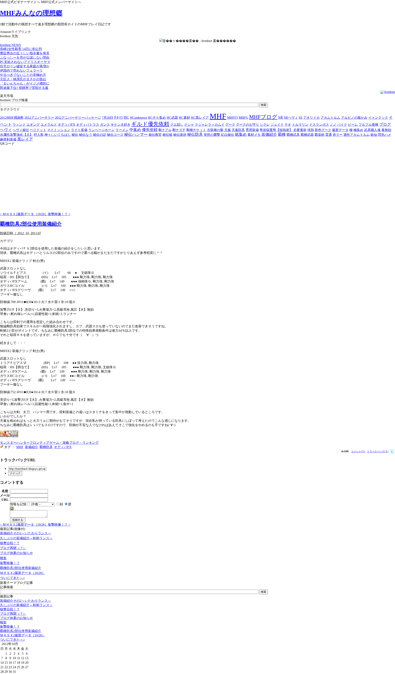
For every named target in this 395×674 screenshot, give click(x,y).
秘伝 (75, 134)
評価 (34, 504)
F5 (121, 117)
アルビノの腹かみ (354, 117)
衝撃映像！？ (10, 563)
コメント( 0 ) (358, 451)
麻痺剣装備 (8, 139)
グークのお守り (247, 124)
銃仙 (374, 134)
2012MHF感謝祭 (12, 117)
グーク (230, 124)
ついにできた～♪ (12, 578)
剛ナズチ (179, 130)
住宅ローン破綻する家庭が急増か (24, 66)
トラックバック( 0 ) (377, 451)
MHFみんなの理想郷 (31, 13)
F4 (116, 117)
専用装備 (252, 130)
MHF (218, 116)
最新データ (340, 130)
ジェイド (277, 124)
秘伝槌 (167, 134)
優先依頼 (150, 130)
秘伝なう (85, 134)
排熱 (310, 130)
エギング (33, 124)
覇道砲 (319, 134)
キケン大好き (120, 124)
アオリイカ (311, 117)
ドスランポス (319, 124)
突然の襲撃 (212, 134)
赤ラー (338, 134)
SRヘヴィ (291, 117)
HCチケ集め (157, 117)
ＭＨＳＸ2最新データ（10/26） (22, 573)
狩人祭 (39, 134)
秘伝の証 (99, 134)
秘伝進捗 (179, 134)
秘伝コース (115, 134)
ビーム (353, 124)
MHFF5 (232, 117)
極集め (358, 130)
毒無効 (386, 130)
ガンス (105, 124)
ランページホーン (101, 130)
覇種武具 (293, 134)
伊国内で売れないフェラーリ (21, 70)
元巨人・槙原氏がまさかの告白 (23, 79)
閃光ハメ (384, 134)
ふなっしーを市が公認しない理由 (24, 57)
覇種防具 (46, 447)
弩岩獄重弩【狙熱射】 (276, 130)
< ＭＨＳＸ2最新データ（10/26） (24, 214)
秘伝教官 (155, 134)
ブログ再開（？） (13, 548)
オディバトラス (87, 124)
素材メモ (254, 134)
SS (300, 117)
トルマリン (300, 124)
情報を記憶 (18, 504)
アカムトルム (330, 117)
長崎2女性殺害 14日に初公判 (21, 49)
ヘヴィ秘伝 (21, 130)
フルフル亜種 (368, 124)
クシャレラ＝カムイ (209, 124)
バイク (342, 124)
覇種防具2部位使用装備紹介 (31, 224)
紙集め (241, 134)
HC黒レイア (200, 117)
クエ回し (176, 124)
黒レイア (25, 139)
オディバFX (66, 124)
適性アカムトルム (356, 134)
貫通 (328, 134)
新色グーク (323, 130)
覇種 (282, 134)
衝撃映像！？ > (59, 214)
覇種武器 (307, 134)
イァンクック (378, 117)
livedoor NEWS (10, 45)
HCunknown (138, 117)
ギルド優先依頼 (150, 124)
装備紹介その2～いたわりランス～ (25, 533)
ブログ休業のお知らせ (16, 553)
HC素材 (184, 117)
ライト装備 (79, 130)
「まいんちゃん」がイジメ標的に (24, 83)
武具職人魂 (372, 130)
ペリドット (38, 130)
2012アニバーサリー (39, 117)
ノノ (333, 124)
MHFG (243, 117)
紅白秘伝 (227, 134)
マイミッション (58, 130)
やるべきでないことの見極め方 (23, 75)
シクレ (265, 124)
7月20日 (107, 117)
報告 (3, 558)
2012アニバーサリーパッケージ (78, 117)
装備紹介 (269, 134)
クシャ (189, 124)
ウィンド (19, 124)
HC (126, 117)
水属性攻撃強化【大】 (16, 134)
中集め (135, 130)
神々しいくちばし (57, 134)
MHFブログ (263, 117)
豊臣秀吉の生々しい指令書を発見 (24, 53)
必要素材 (300, 130)
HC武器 (172, 117)
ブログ (385, 124)
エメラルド (49, 124)
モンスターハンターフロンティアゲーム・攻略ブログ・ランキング (49, 442)
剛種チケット (196, 130)
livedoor (389, 92)
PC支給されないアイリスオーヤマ (25, 62)
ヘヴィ (6, 130)
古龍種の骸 (215, 130)
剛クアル (165, 130)
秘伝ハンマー (136, 134)
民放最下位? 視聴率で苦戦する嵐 (24, 87)
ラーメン (122, 130)
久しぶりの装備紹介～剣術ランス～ (26, 538)
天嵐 (227, 130)
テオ (288, 124)
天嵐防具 (238, 130)
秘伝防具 (195, 134)
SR (280, 117)
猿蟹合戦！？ (10, 543)
